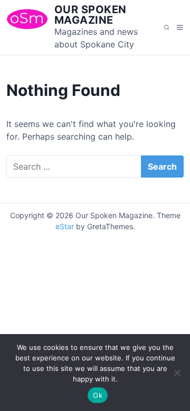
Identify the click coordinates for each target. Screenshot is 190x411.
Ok (97, 395)
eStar (64, 226)
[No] (177, 372)
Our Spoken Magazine (90, 14)
